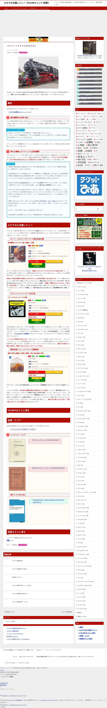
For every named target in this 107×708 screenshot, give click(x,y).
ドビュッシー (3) (82, 430)
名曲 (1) (80, 612)
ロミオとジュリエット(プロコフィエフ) (88, 83)
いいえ (2, 670)
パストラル (93, 125)
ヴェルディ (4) (81, 302)
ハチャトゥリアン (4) (83, 453)
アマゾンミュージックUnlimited (12, 700)
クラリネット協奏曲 (98, 116)
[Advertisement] (53, 22)
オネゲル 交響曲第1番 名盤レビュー (20, 593)
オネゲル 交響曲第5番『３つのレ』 (20, 601)
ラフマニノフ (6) (82, 573)
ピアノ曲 (93, 127)
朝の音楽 (82, 159)
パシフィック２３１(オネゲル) (15, 633)
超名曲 (80, 165)
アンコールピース (82, 113)
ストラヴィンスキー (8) (84, 411)
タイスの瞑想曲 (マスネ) (84, 99)
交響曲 (89, 142)
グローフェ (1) (81, 348)
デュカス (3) (81, 422)
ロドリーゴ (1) (81, 601)
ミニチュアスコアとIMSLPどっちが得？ (23, 429)
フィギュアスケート (94, 130)
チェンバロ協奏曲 (92, 119)
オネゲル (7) (81, 317)
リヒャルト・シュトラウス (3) (85, 581)
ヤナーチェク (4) (82, 562)
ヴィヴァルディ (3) (83, 294)
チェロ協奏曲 (81, 119)
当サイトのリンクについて (26, 656)
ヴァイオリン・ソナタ (93, 136)
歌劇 (90, 159)
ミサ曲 (79, 133)
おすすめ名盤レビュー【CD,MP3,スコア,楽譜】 (27, 3)
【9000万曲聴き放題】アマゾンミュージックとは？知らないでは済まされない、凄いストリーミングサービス (65, 656)
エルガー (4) (81, 306)
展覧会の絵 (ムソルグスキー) (85, 87)
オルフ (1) (80, 321)
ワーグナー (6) (81, 605)
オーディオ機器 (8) (83, 310)
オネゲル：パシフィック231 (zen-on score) (45, 440)
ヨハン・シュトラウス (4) (84, 566)
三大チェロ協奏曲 (99, 139)
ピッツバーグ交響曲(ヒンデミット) (87, 68)
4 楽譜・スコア (84, 636)
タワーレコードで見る (53, 261)
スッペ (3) (80, 407)
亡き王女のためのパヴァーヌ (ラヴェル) (88, 80)
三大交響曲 (80, 142)
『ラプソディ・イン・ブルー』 (48, 201)
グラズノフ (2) (81, 337)
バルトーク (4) (81, 461)
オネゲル (9, 52)
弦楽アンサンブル (83, 154)
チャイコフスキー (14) (83, 418)
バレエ (89, 122)
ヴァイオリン (81, 136)
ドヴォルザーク (24, 182)
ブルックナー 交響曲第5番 (85, 95)
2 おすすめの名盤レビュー (88, 630)
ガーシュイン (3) (82, 325)
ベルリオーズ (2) (82, 519)
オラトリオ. (88, 116)
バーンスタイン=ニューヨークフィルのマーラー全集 (89, 268)
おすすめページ (34, 8)
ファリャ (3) (81, 476)
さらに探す (36, 265)
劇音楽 (80, 148)
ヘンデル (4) (81, 523)
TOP (19, 650)
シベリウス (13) (82, 372)
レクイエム (86, 133)
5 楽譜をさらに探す (86, 639)
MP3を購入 (3, 685)
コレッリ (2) (81, 360)
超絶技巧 (89, 165)
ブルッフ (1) (81, 504)
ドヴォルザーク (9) (83, 426)
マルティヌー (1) (82, 546)
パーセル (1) (81, 442)
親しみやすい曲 (94, 162)
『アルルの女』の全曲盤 (21, 333)
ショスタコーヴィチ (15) (84, 391)
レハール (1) (81, 593)
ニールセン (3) (81, 438)
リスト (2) (80, 577)
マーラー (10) (81, 539)
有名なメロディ (23, 52)
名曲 (80, 151)
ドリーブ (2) (81, 434)
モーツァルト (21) (82, 558)
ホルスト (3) (81, 531)
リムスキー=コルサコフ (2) (85, 585)
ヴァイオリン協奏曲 (85, 139)
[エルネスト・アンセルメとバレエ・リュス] (13, 695)
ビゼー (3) (80, 465)
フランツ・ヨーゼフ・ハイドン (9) (87, 492)
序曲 (96, 150)
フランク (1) (81, 488)
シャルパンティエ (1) (83, 376)
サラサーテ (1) (81, 364)
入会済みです (4, 683)
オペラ (101, 113)
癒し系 (96, 159)
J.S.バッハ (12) (82, 286)
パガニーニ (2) (81, 449)
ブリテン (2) (81, 496)
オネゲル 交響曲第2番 (17, 560)
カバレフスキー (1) (83, 329)
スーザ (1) (80, 403)
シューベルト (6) (82, 380)
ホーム (7, 8)
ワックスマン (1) (82, 608)
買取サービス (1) (82, 616)
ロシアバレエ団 (97, 133)
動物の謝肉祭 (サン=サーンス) (86, 76)
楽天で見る (32, 317)
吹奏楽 (89, 151)
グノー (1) (80, 333)
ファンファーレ (82, 130)
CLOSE (3, 707)
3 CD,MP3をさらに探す (87, 633)
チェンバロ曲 (80, 122)
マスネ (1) (80, 542)
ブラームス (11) (82, 484)
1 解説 (81, 627)
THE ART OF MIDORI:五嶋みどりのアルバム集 (89, 55)
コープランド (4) (82, 352)
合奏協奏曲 (95, 148)
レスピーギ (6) (81, 589)
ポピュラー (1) (81, 527)
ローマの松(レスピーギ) (84, 72)
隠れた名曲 (98, 165)
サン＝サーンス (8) (83, 368)
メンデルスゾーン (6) (83, 554)
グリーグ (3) (81, 341)
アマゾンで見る (34, 261)
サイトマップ (44, 8)
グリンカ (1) (81, 345)
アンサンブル (92, 113)
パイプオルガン (82, 125)
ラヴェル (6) (81, 570)
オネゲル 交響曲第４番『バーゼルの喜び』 (22, 585)
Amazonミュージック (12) (84, 283)
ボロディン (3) (81, 535)
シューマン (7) (81, 383)
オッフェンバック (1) (83, 314)
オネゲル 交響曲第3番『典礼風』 (20, 569)
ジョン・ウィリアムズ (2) (84, 399)
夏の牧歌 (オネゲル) (16, 577)
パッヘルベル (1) (82, 457)
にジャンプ (20, 112)
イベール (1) (81, 290)
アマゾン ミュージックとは (19, 8)
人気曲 (81, 145)
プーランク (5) (81, 473)
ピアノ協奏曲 (82, 128)
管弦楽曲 (82, 162)
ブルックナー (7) (82, 500)
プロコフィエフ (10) (83, 511)
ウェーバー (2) (81, 298)
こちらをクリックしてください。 (49, 700)
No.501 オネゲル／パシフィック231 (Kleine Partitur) (48, 468)
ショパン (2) (81, 395)
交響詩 (98, 142)
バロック (98, 122)
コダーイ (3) (81, 356)
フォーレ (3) (81, 480)
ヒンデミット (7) (82, 469)
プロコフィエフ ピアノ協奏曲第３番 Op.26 (89, 91)
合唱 (86, 148)
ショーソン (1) (81, 387)
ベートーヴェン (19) (83, 515)
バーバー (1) (81, 445)
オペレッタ (80, 116)
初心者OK (15, 52)
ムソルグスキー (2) (83, 550)
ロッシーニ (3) (81, 597)
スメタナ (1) (81, 414)
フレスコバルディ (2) (83, 507)
